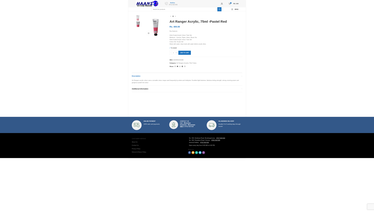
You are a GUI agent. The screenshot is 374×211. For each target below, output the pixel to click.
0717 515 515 (220, 138)
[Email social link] (177, 66)
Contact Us (135, 145)
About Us (134, 142)
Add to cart (184, 52)
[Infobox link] (149, 125)
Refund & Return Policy (139, 152)
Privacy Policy (136, 148)
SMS (181, 126)
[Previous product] (171, 16)
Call (181, 123)
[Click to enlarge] (148, 33)
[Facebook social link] (175, 66)
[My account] (222, 4)
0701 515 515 (215, 140)
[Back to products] (173, 16)
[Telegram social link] (182, 66)
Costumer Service (139, 138)
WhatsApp (187, 123)
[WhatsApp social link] (180, 66)
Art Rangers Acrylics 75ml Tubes (186, 63)
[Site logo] (147, 3)
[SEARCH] (219, 9)
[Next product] (175, 16)
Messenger (191, 124)
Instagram (183, 124)
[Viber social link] (185, 66)
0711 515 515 (204, 142)
